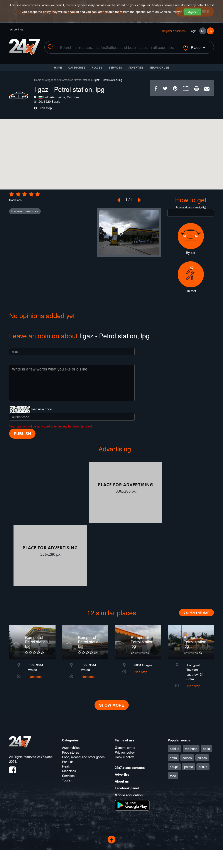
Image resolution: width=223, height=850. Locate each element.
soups (174, 766)
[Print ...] (196, 88)
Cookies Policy (169, 11)
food (173, 775)
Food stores (70, 752)
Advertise (122, 774)
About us (122, 781)
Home (37, 80)
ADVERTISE (135, 67)
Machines (69, 770)
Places (97, 67)
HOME (58, 67)
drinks (203, 766)
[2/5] (18, 194)
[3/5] (24, 194)
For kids (68, 761)
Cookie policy (124, 756)
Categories (49, 80)
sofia (206, 748)
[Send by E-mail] (206, 88)
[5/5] (37, 194)
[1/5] (11, 194)
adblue (174, 748)
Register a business (174, 31)
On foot (191, 290)
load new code (41, 409)
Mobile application (129, 795)
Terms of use (124, 740)
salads (187, 757)
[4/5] (31, 194)
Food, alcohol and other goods (83, 756)
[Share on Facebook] (155, 88)
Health (66, 766)
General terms (125, 747)
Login (193, 31)
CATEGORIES (76, 67)
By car (190, 252)
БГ (202, 31)
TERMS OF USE (159, 67)
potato (188, 766)
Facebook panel (127, 788)
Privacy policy (125, 752)
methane (191, 748)
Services (115, 67)
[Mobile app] (132, 805)
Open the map (197, 612)
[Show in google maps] (186, 88)
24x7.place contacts (130, 767)
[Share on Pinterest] (175, 88)
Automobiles (65, 80)
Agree (192, 12)
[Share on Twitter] (165, 88)
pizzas (202, 757)
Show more (111, 705)
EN (210, 31)
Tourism (68, 780)
